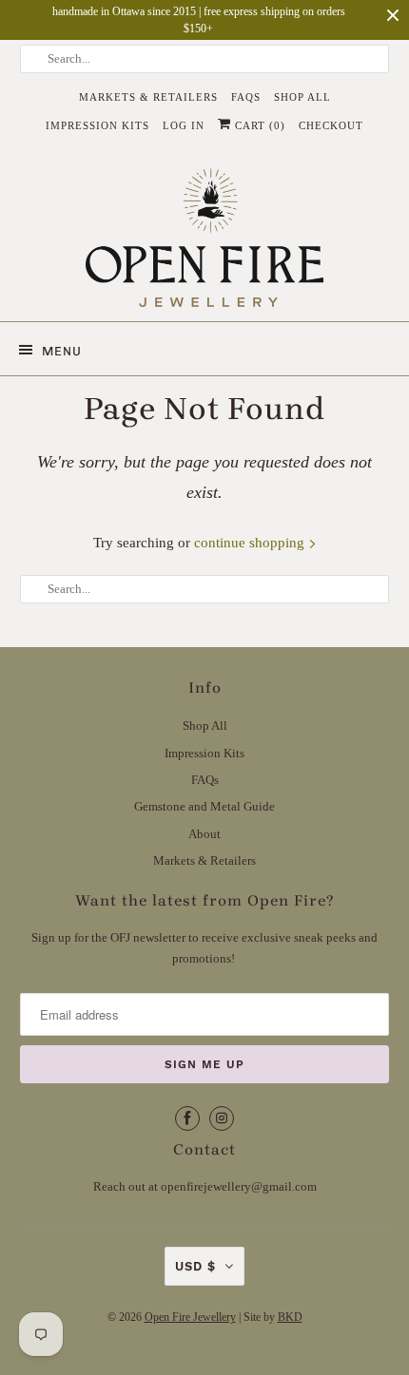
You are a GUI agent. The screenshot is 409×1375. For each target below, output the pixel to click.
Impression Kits (97, 125)
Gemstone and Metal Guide (204, 806)
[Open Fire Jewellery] (205, 237)
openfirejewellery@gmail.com (239, 1186)
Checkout (331, 125)
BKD (290, 1317)
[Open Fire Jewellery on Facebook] (187, 1118)
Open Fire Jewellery (190, 1317)
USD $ (195, 1266)
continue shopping (251, 542)
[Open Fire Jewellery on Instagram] (221, 1118)
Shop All (302, 97)
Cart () (258, 125)
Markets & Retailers (148, 97)
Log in (183, 125)
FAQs (246, 97)
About (204, 834)
